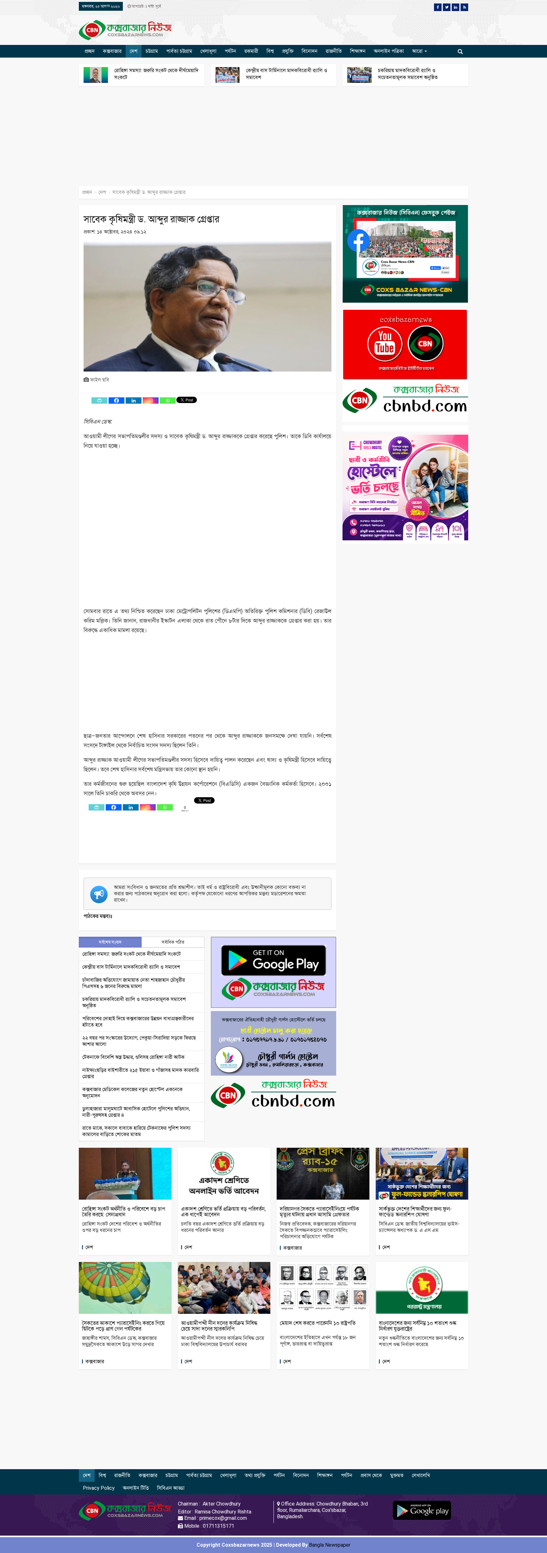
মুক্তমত (397, 1475)
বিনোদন (310, 51)
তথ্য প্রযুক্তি (255, 1475)
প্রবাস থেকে (371, 1475)
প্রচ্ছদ (90, 51)
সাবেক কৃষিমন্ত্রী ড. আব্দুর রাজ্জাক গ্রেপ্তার (151, 219)
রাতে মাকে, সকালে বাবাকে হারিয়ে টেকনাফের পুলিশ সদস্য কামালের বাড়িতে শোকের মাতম (136, 1131)
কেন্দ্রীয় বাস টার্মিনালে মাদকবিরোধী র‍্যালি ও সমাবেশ (131, 967)
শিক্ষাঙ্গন (358, 51)
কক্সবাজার (112, 51)
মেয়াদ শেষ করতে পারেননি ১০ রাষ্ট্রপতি (317, 1323)
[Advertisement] (190, 139)
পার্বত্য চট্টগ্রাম (179, 51)
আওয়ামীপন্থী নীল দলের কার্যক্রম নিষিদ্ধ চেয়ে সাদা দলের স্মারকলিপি (219, 1326)
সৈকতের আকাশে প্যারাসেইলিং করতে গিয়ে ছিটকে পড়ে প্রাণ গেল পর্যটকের (123, 1326)
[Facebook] (116, 400)
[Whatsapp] (168, 400)
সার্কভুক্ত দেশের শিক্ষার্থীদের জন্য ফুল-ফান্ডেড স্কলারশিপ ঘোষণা (415, 1212)
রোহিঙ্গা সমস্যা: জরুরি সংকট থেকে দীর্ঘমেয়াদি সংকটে (131, 954)
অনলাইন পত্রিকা (389, 51)
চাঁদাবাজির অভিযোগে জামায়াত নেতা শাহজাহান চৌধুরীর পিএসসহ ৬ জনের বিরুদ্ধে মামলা (133, 983)
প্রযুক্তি (287, 51)
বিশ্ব (270, 51)
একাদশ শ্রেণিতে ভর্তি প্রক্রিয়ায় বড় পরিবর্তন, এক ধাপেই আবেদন (223, 1212)
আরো (418, 51)
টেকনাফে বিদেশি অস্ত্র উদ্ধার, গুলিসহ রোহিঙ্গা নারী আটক (133, 1057)
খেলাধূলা (208, 51)
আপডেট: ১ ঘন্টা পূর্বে (146, 6)
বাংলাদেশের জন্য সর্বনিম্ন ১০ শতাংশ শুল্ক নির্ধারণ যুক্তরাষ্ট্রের (417, 1326)
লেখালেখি (421, 1475)
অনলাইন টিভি (136, 1488)
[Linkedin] (133, 400)
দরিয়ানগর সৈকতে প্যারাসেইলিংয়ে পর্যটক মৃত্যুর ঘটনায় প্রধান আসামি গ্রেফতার (319, 1212)
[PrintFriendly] (99, 400)
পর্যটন (230, 51)
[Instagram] (151, 400)
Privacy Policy (99, 1488)
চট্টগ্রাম (152, 51)
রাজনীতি (334, 51)
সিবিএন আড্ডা (171, 1488)
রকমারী (251, 51)
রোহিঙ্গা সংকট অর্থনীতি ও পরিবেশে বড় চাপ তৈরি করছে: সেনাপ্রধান (123, 1212)
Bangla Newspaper (329, 1545)
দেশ (133, 51)
